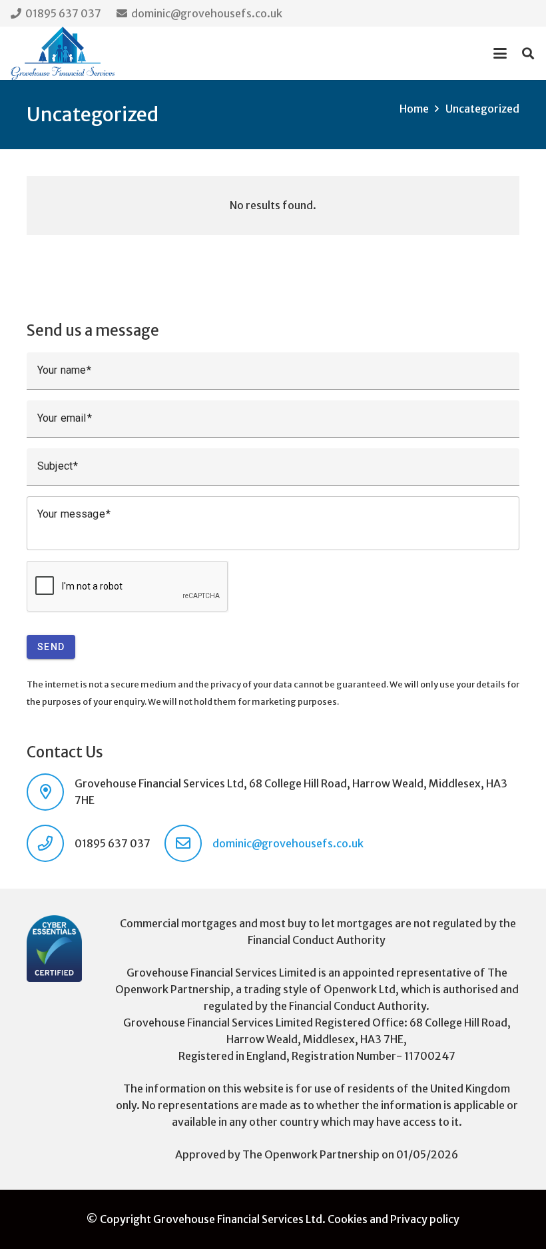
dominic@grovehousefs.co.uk (288, 843)
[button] (500, 53)
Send (51, 646)
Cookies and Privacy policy (393, 1219)
